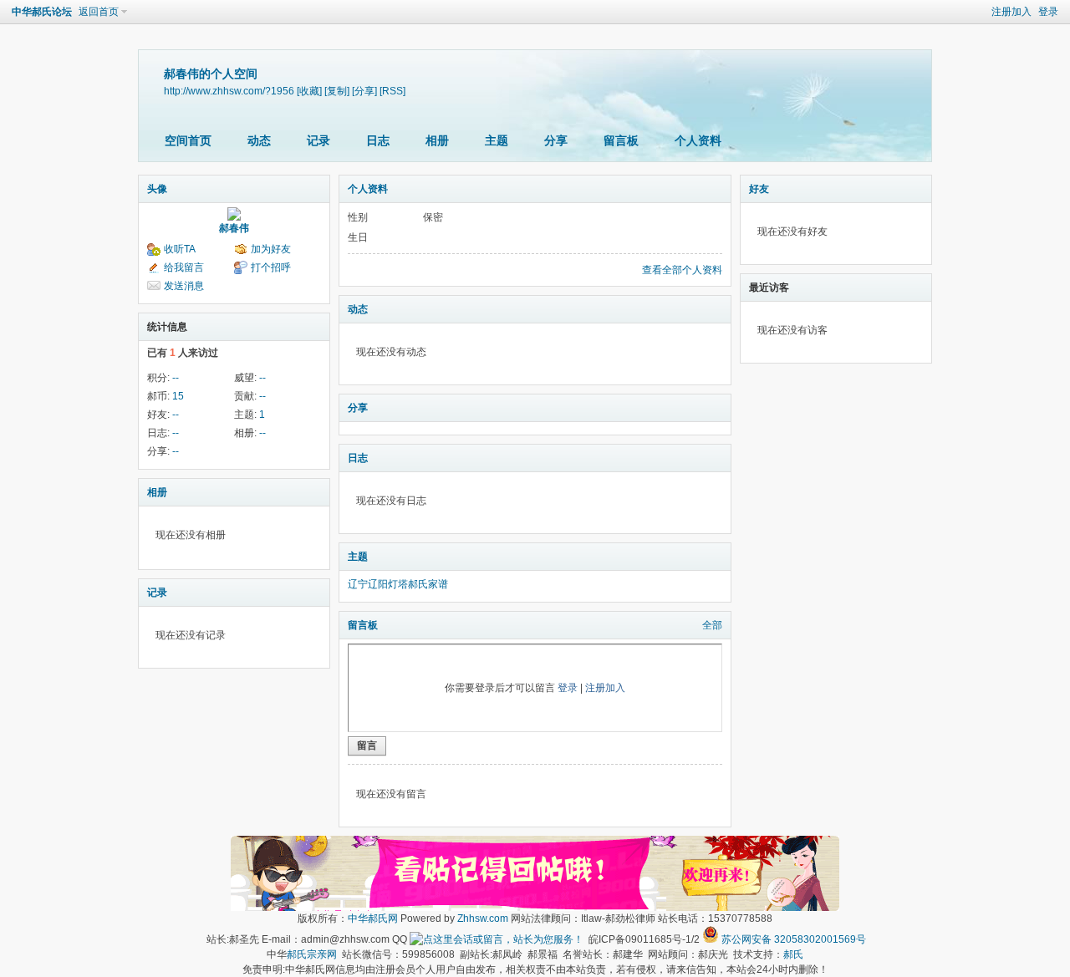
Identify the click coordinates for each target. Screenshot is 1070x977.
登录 (1048, 12)
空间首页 (188, 140)
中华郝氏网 (373, 918)
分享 (556, 140)
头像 (157, 189)
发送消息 (184, 286)
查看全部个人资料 (682, 270)
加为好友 (271, 249)
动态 (259, 140)
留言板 (621, 140)
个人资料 (698, 140)
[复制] (336, 90)
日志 (378, 140)
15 (178, 396)
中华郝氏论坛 (42, 12)
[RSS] (392, 90)
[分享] (364, 90)
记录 (318, 140)
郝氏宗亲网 (312, 954)
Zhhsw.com (482, 918)
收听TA (180, 249)
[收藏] (309, 90)
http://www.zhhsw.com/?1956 (229, 90)
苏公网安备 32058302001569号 (793, 939)
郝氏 (793, 954)
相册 (437, 140)
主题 (496, 140)
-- (175, 378)
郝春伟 (234, 228)
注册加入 (1011, 12)
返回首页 (99, 12)
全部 (712, 625)
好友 (759, 189)
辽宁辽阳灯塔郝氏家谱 (398, 584)
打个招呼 (271, 267)
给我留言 (184, 267)
